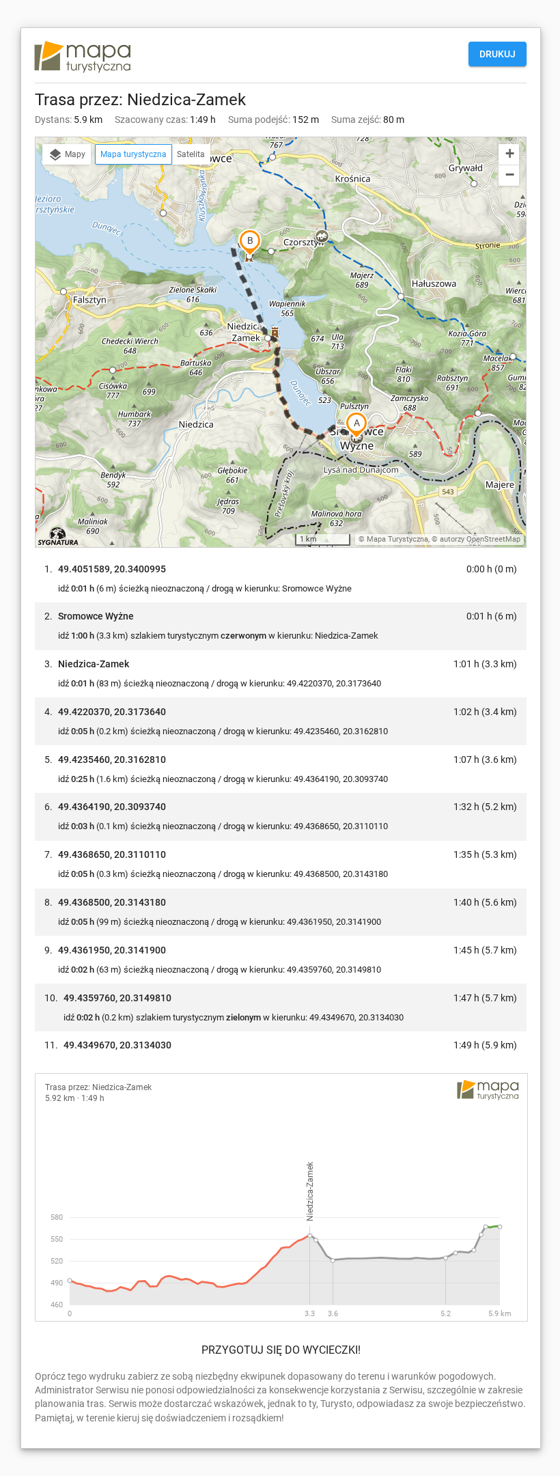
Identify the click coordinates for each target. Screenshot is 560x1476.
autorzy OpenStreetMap (480, 539)
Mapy (74, 154)
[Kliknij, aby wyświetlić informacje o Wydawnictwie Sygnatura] (58, 536)
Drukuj (497, 53)
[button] (163, 213)
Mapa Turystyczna (397, 539)
